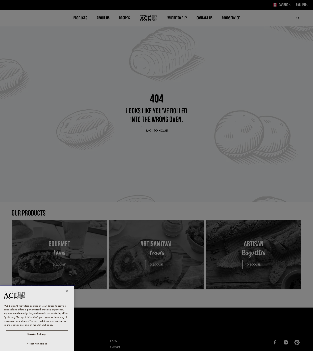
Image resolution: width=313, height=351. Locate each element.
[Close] (67, 291)
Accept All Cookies (37, 343)
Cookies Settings (36, 334)
